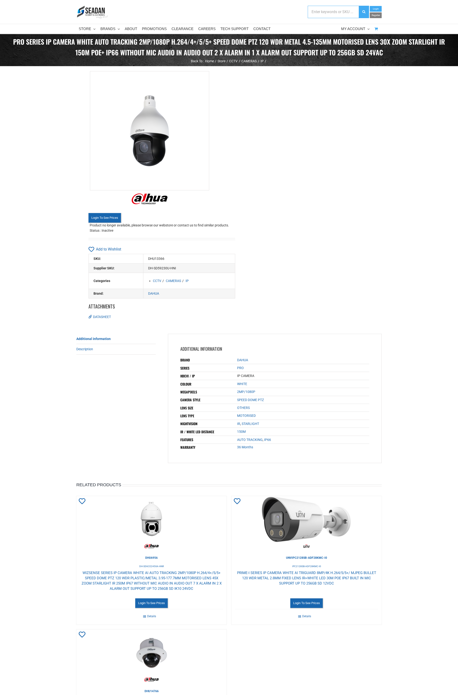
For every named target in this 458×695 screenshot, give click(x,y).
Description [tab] (84, 349)
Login (376, 8)
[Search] (364, 12)
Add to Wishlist (108, 249)
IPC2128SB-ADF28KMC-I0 (306, 566)
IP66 (267, 440)
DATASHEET (102, 317)
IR (238, 424)
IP (187, 281)
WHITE (242, 384)
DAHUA (153, 293)
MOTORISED (246, 416)
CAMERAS (173, 281)
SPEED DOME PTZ (250, 400)
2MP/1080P (246, 392)
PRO (240, 368)
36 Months (245, 447)
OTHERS (243, 408)
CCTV (157, 281)
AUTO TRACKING (250, 440)
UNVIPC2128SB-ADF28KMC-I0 (306, 557)
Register (376, 15)
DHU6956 (151, 557)
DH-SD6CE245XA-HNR (151, 566)
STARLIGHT (250, 424)
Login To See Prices (104, 217)
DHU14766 (152, 691)
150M (241, 432)
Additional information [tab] (93, 339)
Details (151, 616)
